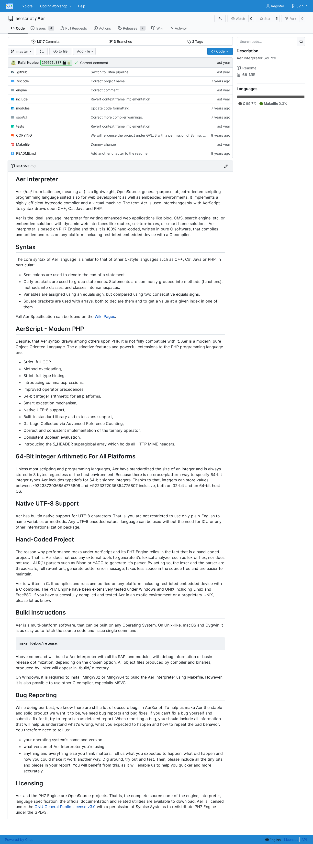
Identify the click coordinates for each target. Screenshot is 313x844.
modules (23, 108)
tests (20, 126)
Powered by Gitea (19, 839)
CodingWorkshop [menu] (53, 6)
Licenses (291, 839)
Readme (249, 68)
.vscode (22, 81)
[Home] (9, 6)
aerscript (25, 18)
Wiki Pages (105, 316)
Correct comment (94, 63)
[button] (42, 51)
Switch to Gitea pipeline (109, 72)
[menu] (273, 840)
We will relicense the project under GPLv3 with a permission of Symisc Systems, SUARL (160, 135)
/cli (21, 117)
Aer (41, 18)
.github (21, 72)
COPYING (24, 135)
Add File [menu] (83, 51)
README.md (26, 153)
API (304, 839)
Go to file (60, 51)
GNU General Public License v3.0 (65, 806)
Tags (197, 41)
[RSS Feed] (220, 18)
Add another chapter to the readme (119, 153)
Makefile (23, 144)
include (22, 99)
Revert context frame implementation (120, 99)
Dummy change (103, 144)
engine (21, 90)
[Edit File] (226, 166)
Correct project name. (108, 81)
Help (81, 6)
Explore (27, 6)
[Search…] (301, 41)
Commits (48, 41)
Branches (123, 41)
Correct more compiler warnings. (117, 117)
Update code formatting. (110, 108)
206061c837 (51, 62)
